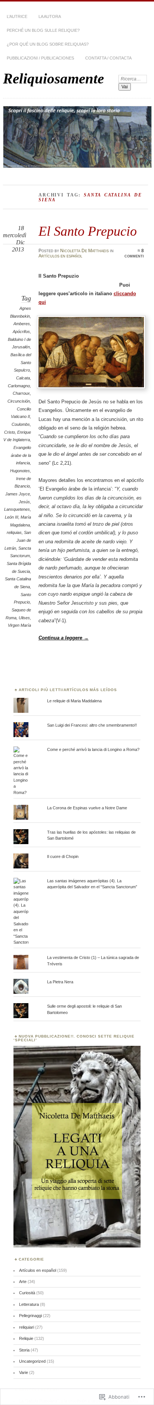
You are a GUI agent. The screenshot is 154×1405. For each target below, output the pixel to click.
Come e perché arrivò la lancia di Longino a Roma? (93, 749)
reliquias (14, 532)
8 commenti (134, 253)
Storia (24, 1350)
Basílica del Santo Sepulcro (20, 362)
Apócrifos (21, 331)
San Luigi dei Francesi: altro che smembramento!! (92, 725)
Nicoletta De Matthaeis (84, 250)
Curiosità (27, 1293)
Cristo (9, 432)
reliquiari (26, 1327)
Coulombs (21, 424)
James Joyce (17, 494)
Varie (23, 1372)
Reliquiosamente (53, 78)
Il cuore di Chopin (62, 856)
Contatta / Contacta (108, 58)
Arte (23, 1281)
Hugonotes (20, 470)
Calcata (23, 378)
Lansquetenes (17, 509)
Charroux (21, 393)
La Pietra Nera (60, 982)
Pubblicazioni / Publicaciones (40, 58)
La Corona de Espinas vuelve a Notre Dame (87, 808)
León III (11, 517)
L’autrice (17, 16)
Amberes (21, 323)
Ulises (24, 618)
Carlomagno (19, 386)
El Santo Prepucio (87, 231)
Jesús (24, 502)
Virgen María (19, 625)
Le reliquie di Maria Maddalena (74, 701)
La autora (49, 16)
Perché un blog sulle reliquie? (43, 30)
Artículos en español (60, 256)
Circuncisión (18, 401)
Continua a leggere (63, 638)
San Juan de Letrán (17, 540)
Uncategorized (32, 1361)
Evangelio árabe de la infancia (21, 455)
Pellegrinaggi (30, 1315)
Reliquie (26, 1338)
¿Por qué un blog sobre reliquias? (48, 44)
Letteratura (29, 1304)
